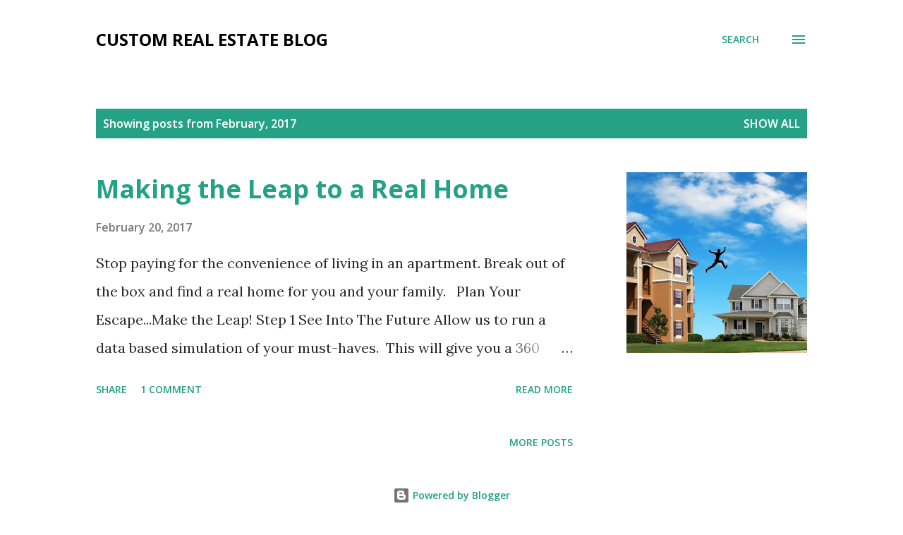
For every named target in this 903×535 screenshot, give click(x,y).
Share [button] (111, 389)
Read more (544, 389)
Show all (772, 123)
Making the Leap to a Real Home (302, 189)
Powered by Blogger (460, 495)
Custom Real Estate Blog (212, 39)
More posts (541, 442)
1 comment (171, 389)
